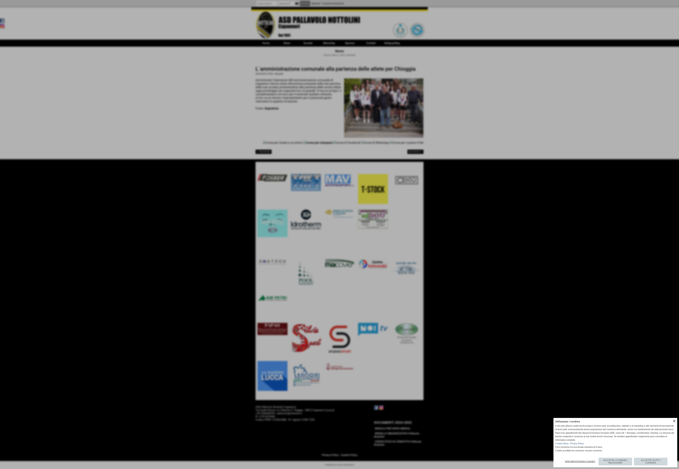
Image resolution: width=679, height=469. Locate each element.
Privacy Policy (577, 443)
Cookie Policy (561, 443)
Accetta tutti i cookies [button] (651, 461)
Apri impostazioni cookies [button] (580, 461)
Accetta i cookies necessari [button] (615, 461)
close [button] (674, 421)
